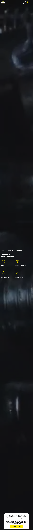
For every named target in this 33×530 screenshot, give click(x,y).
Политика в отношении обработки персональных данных (18, 523)
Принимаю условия (16, 526)
